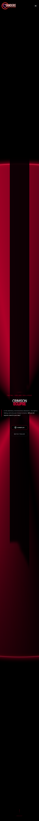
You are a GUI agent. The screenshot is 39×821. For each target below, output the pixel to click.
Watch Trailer (19, 434)
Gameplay (19, 427)
